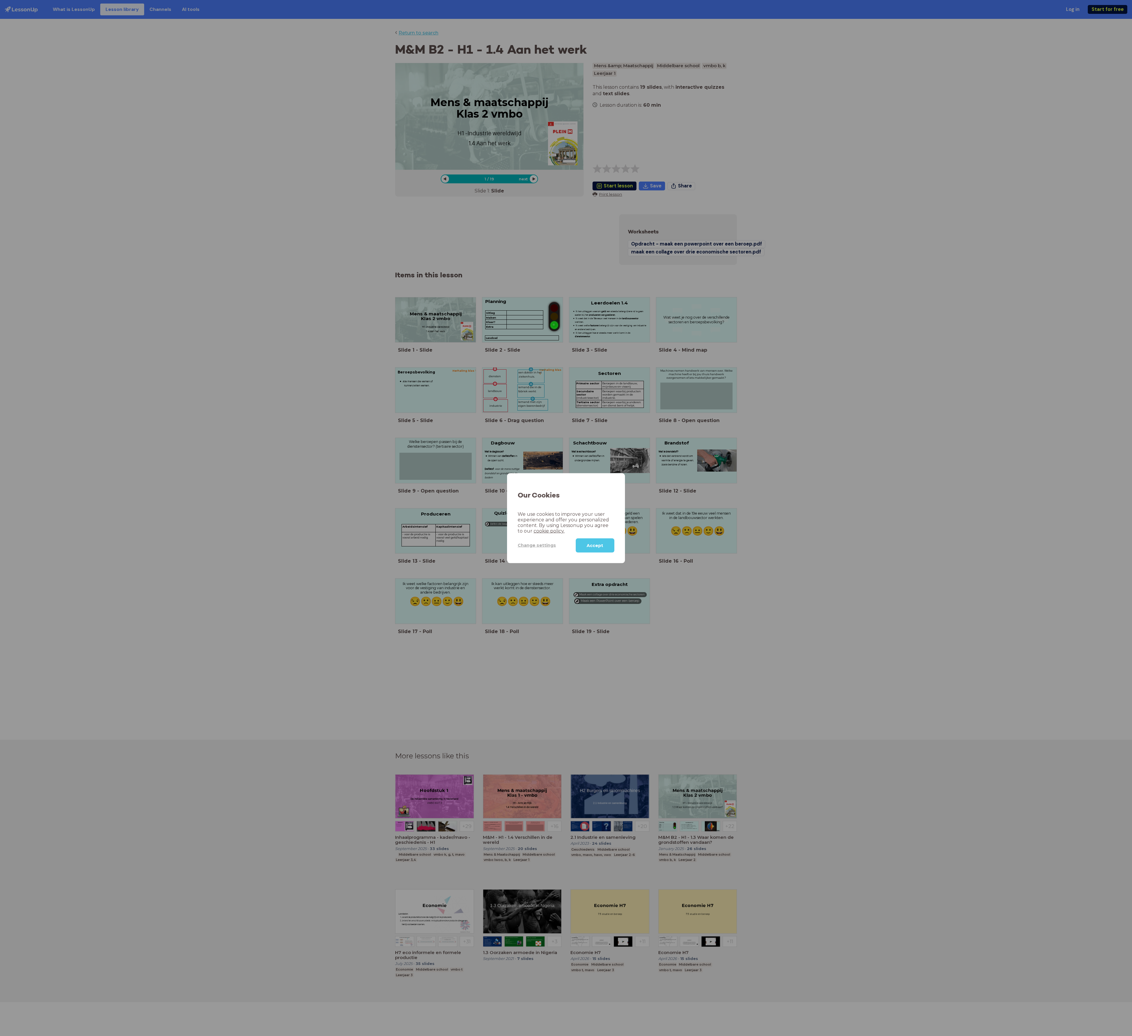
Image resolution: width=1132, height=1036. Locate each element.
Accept (595, 545)
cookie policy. (549, 530)
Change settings (537, 545)
